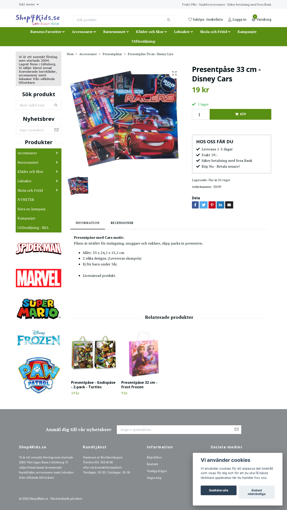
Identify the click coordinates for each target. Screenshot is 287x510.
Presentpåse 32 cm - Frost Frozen (139, 385)
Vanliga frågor (157, 471)
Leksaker (182, 31)
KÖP (243, 114)
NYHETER (25, 199)
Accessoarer (82, 31)
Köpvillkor (154, 457)
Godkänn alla (218, 490)
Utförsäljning (143, 41)
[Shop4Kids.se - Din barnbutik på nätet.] (38, 19)
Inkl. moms (27, 4)
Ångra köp (154, 477)
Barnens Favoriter (45, 31)
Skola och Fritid (213, 31)
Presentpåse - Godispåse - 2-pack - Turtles (93, 385)
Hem (70, 54)
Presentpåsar (112, 54)
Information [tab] (88, 223)
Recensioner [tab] (122, 223)
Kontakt (152, 464)
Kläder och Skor (150, 31)
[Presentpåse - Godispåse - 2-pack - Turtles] (93, 354)
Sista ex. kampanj (31, 208)
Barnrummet (114, 31)
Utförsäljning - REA (33, 227)
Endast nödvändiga (256, 492)
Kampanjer (247, 31)
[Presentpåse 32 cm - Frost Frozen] (143, 354)
